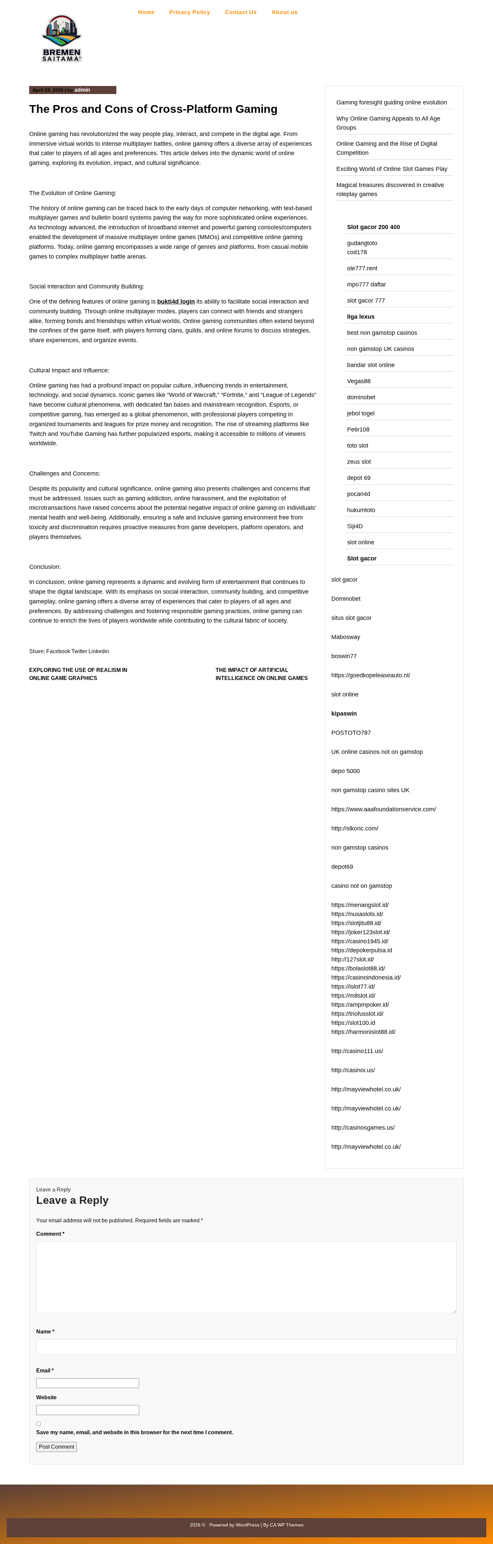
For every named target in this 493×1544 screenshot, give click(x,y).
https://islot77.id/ (353, 986)
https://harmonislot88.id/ (363, 1032)
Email (45, 1370)
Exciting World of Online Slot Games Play (391, 169)
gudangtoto (362, 243)
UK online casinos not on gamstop (377, 751)
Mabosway (345, 637)
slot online (360, 542)
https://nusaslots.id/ (357, 914)
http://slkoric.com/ (354, 828)
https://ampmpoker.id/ (360, 1004)
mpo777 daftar (366, 284)
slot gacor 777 (366, 300)
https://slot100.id (353, 1022)
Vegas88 (359, 381)
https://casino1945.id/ (359, 941)
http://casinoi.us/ (353, 1070)
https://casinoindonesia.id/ (366, 977)
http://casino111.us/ (357, 1051)
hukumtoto (361, 510)
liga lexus (361, 316)
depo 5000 (345, 771)
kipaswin (344, 713)
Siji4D (355, 526)
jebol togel (361, 413)
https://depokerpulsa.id (361, 950)
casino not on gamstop (361, 885)
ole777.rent (362, 268)
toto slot (357, 445)
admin (82, 90)
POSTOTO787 (351, 732)
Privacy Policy (189, 12)
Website (46, 1397)
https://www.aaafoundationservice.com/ (383, 809)
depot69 (342, 866)
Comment (50, 1234)
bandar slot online (371, 365)
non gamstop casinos (359, 847)
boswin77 (344, 656)
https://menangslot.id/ (360, 905)
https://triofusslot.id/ (357, 1013)
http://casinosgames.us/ (363, 1127)
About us (285, 12)
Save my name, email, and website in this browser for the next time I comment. (134, 1432)
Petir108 (358, 429)
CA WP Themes (287, 1525)
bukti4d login (176, 301)
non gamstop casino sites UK (370, 790)
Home (146, 12)
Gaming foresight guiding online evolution (391, 102)
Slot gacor (362, 558)
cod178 (357, 252)
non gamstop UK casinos (380, 349)
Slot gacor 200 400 (373, 227)
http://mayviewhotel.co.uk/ (366, 1089)
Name (45, 1331)
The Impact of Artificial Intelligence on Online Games (262, 674)
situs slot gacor (351, 618)
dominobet (361, 397)
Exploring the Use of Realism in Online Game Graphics (78, 674)
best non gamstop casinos (382, 332)
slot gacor (344, 579)
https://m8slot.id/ (353, 995)
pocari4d (358, 494)
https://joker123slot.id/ (360, 932)
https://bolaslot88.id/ (358, 968)
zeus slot (359, 461)
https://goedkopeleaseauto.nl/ (370, 675)
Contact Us (241, 12)
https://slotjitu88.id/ (356, 923)
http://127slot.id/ (352, 959)
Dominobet (346, 598)
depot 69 (359, 477)
